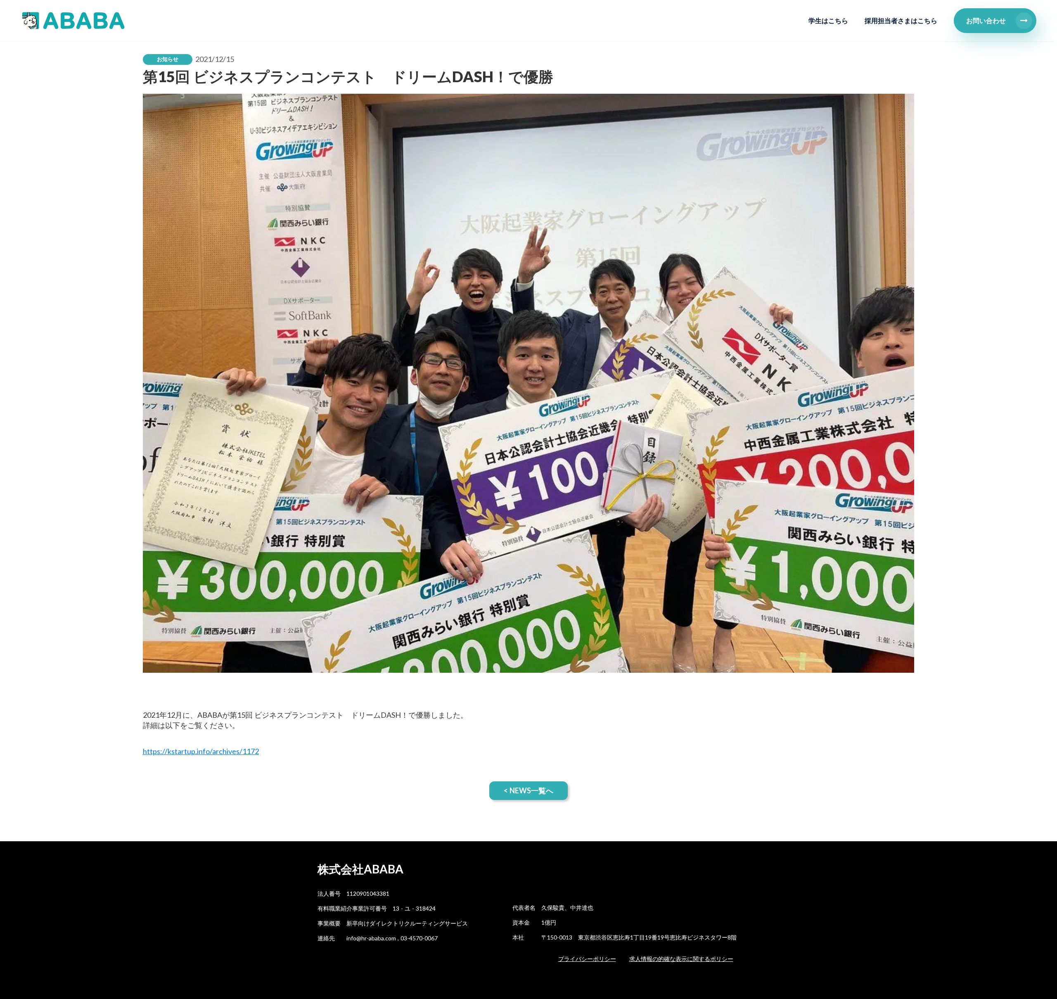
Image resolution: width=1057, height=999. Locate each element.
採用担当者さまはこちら (901, 20)
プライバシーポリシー (587, 958)
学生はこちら (828, 20)
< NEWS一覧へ (528, 790)
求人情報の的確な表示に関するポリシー (681, 958)
